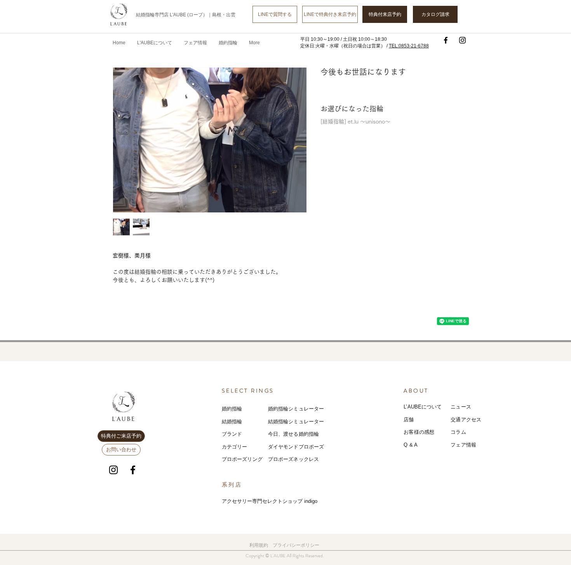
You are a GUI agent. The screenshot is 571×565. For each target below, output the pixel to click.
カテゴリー (234, 447)
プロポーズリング (242, 459)
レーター (314, 421)
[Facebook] (445, 40)
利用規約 (258, 545)
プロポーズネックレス (293, 459)
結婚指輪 (232, 421)
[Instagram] (462, 40)
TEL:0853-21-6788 (409, 46)
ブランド (232, 434)
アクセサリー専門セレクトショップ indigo (269, 501)
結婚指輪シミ (283, 421)
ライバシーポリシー (298, 545)
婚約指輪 (232, 409)
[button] (195, 43)
